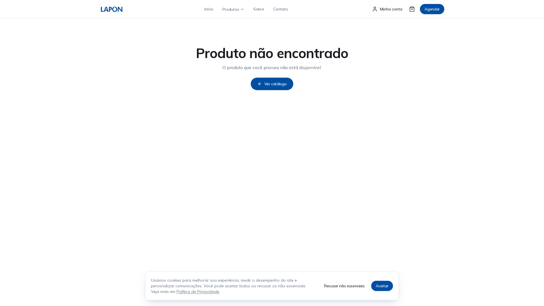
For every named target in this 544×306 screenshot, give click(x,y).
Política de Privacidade (198, 291)
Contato (280, 9)
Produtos (230, 9)
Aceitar (382, 285)
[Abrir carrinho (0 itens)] (412, 9)
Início (208, 9)
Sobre (258, 9)
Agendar (432, 9)
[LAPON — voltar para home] (112, 9)
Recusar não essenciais (344, 285)
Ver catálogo (275, 83)
